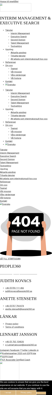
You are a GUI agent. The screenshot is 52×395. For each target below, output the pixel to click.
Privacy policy (26, 393)
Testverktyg (16, 46)
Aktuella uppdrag (18, 52)
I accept (8, 393)
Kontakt (8, 81)
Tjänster (9, 30)
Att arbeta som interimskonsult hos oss (29, 59)
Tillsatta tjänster (18, 56)
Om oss (9, 65)
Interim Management (20, 33)
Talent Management (20, 43)
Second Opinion (18, 40)
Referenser (10, 62)
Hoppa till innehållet (9, 1)
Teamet (14, 68)
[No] (41, 393)
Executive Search (19, 36)
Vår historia (16, 78)
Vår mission (16, 72)
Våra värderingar (18, 75)
